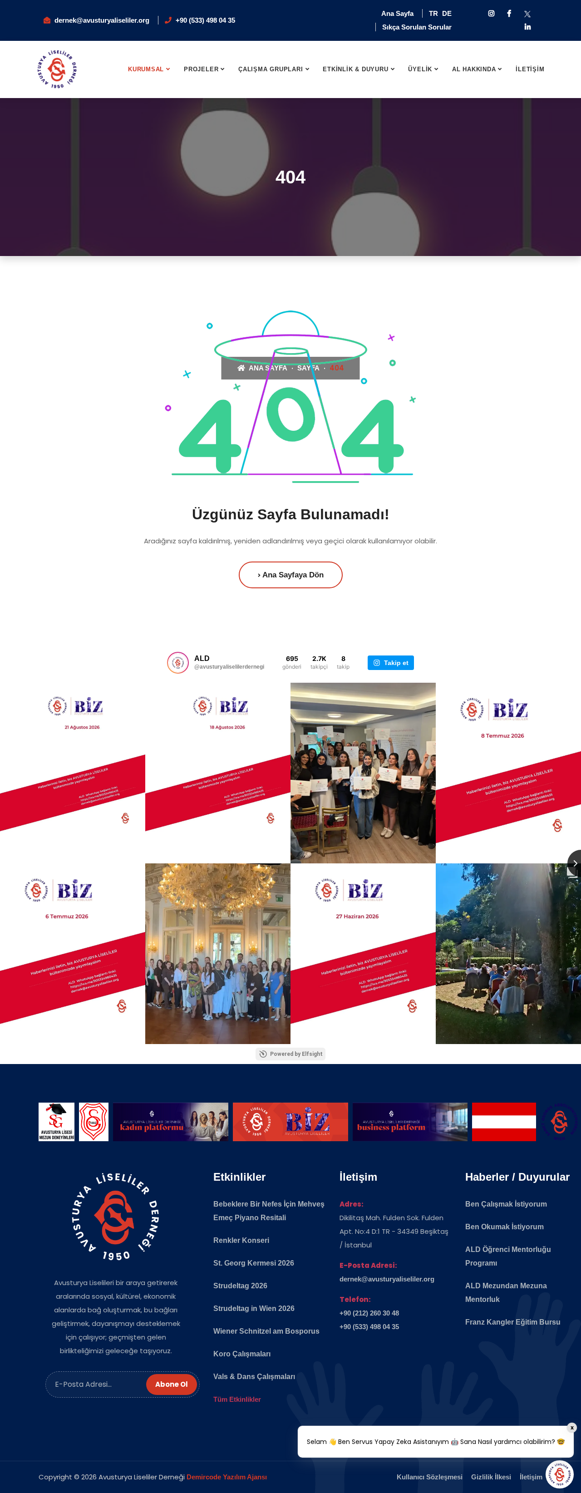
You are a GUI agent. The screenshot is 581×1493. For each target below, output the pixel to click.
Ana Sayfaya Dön (292, 575)
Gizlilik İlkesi (491, 1477)
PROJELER (201, 69)
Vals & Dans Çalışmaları (254, 1376)
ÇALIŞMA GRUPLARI (270, 69)
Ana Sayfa (397, 13)
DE (447, 13)
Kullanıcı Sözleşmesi (430, 1477)
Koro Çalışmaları (242, 1354)
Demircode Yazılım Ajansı (227, 1477)
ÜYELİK (420, 69)
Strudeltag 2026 (240, 1286)
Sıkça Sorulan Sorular (417, 27)
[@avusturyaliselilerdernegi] (178, 663)
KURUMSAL (146, 69)
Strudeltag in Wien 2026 (254, 1308)
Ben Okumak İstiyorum (504, 1227)
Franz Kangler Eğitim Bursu (513, 1322)
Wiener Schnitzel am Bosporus (266, 1331)
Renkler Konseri (241, 1240)
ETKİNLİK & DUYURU (355, 69)
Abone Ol (171, 1384)
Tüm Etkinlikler (237, 1399)
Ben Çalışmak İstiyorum (506, 1204)
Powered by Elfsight (296, 1054)
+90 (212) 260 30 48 (369, 1313)
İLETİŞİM (530, 69)
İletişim (531, 1477)
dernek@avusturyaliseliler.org (101, 20)
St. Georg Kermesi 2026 (253, 1263)
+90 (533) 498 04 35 (205, 20)
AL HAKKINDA (474, 69)
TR (433, 13)
